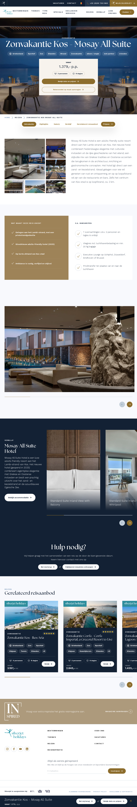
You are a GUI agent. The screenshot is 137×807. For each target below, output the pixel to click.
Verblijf (68, 124)
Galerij (57, 124)
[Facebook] (14, 749)
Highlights (43, 124)
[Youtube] (20, 749)
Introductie (29, 124)
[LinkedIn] (27, 749)
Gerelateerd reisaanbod (87, 124)
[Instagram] (7, 749)
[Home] (3, 3)
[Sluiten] (130, 801)
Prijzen (106, 124)
